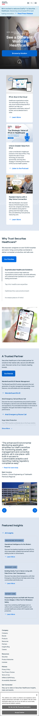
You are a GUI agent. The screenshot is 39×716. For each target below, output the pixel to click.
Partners (4, 644)
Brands (4, 636)
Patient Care (10, 593)
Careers (4, 649)
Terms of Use (6, 675)
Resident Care (11, 567)
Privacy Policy (6, 669)
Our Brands (8, 374)
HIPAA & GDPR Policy (8, 677)
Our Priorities (9, 259)
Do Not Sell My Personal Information (19, 707)
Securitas (5, 657)
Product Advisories (7, 659)
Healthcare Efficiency (14, 540)
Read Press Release (25, 13)
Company (5, 633)
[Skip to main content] (19, 61)
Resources (5, 641)
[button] (19, 274)
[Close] (37, 695)
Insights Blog (6, 647)
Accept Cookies (19, 712)
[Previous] (4, 510)
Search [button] (31, 3)
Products (4, 638)
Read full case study (11, 467)
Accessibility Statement (9, 680)
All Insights (9, 533)
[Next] (35, 510)
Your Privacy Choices (8, 672)
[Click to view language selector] (28, 3)
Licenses (4, 662)
